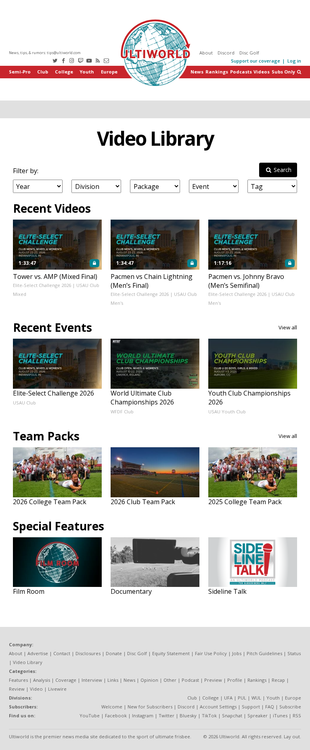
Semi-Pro (20, 72)
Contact (61, 653)
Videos (261, 72)
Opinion (149, 680)
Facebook (116, 715)
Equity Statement (171, 653)
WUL (256, 698)
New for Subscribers (150, 707)
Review (17, 689)
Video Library (155, 138)
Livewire (57, 689)
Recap (278, 680)
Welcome (111, 707)
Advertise (37, 653)
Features (18, 680)
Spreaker (257, 715)
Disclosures (88, 653)
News (197, 72)
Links (112, 680)
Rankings (216, 72)
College (64, 72)
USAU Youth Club (227, 412)
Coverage (65, 680)
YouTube (90, 715)
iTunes (280, 715)
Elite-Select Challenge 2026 (42, 285)
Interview (92, 680)
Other (169, 680)
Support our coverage (255, 61)
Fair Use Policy (211, 653)
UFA (228, 698)
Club (42, 72)
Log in (294, 61)
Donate (114, 653)
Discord (226, 53)
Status (294, 653)
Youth (87, 72)
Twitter (166, 715)
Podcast (190, 680)
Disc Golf (249, 53)
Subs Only (283, 72)
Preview (213, 680)
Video (36, 689)
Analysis (41, 680)
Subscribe (290, 707)
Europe (109, 72)
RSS (297, 715)
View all (288, 327)
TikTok (209, 715)
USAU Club (24, 403)
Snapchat (232, 715)
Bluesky (188, 715)
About (206, 53)
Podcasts (241, 72)
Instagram (142, 715)
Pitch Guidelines (264, 653)
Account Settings (218, 707)
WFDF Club (122, 412)
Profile (234, 680)
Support (251, 707)
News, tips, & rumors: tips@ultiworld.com (45, 52)
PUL (242, 698)
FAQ (269, 707)
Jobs (236, 653)
